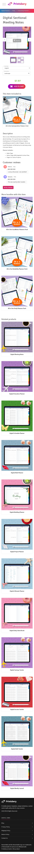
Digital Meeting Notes (17, 354)
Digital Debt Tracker (17, 749)
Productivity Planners (23, 10)
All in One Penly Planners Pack (17, 308)
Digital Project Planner (17, 552)
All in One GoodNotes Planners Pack (17, 229)
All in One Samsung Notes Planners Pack (17, 126)
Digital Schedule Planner (17, 433)
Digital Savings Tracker (17, 670)
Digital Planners (5, 10)
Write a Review (8, 187)
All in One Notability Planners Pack (17, 269)
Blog (2, 823)
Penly (13, 10)
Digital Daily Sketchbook (17, 630)
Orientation (6, 71)
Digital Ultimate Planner (17, 591)
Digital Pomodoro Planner (17, 394)
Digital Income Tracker (17, 709)
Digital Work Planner (17, 473)
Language (6, 66)
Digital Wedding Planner (17, 512)
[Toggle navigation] (4, 4)
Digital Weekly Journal (17, 788)
